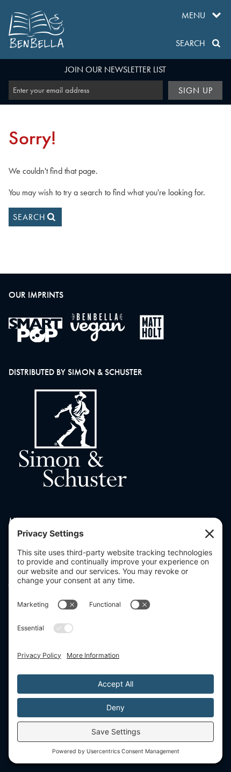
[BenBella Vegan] (97, 327)
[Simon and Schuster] (68, 484)
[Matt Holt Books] (152, 327)
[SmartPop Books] (35, 330)
